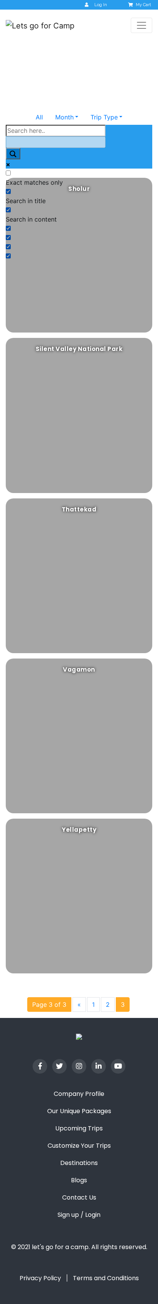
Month (64, 117)
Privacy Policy (40, 1278)
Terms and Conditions (106, 1278)
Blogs (79, 1180)
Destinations (79, 1162)
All (39, 117)
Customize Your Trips (79, 1145)
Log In (100, 4)
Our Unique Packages (79, 1111)
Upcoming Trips (79, 1128)
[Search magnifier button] (13, 154)
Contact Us (79, 1197)
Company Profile (79, 1093)
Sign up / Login (79, 1214)
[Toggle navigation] (141, 25)
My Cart (143, 4)
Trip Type (104, 117)
